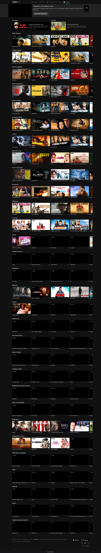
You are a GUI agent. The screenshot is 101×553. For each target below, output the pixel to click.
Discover (43, 2)
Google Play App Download (85, 540)
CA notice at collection (55, 539)
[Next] (88, 39)
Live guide (35, 2)
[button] (40, 13)
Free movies (51, 2)
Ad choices (63, 539)
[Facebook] (85, 543)
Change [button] (87, 545)
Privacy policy (46, 539)
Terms (41, 539)
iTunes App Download (76, 540)
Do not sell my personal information (23, 541)
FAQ (13, 541)
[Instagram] (82, 543)
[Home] (16, 2)
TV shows (60, 2)
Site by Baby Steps (85, 549)
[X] (88, 543)
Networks (68, 2)
